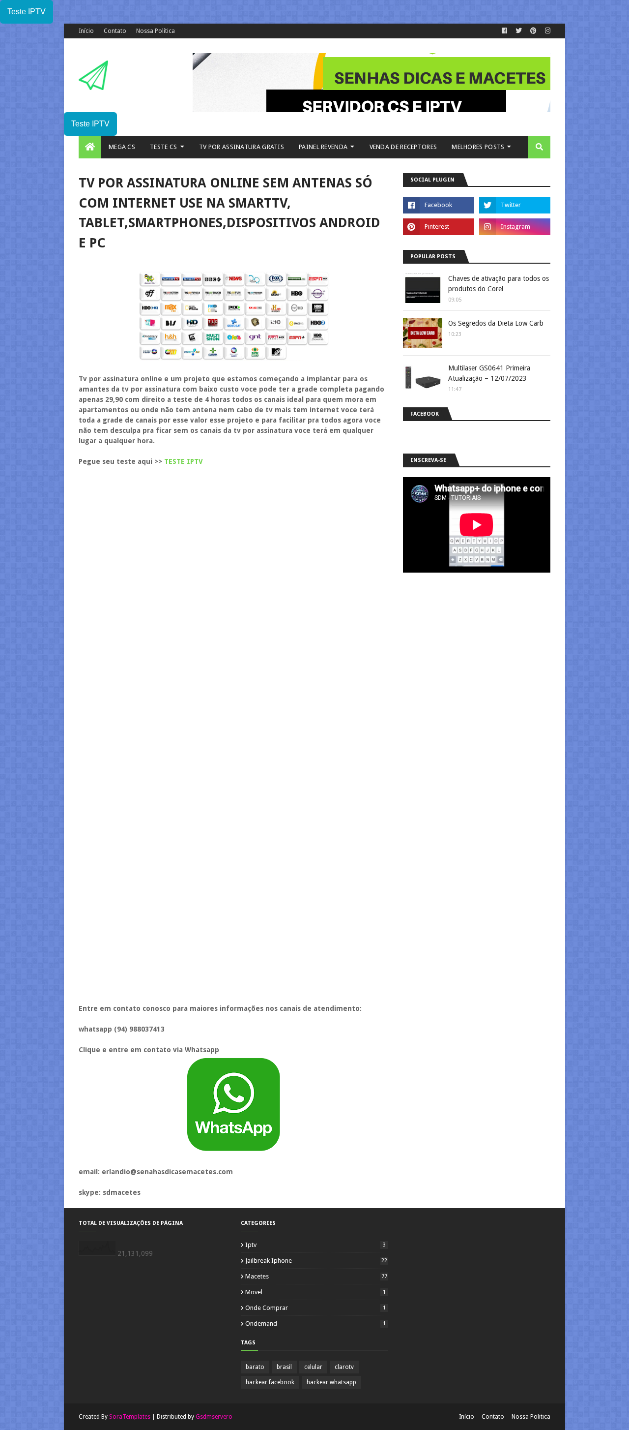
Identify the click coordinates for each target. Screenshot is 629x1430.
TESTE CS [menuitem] (163, 147)
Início (86, 31)
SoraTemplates (129, 1416)
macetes (316, 1276)
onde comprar (315, 1307)
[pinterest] (533, 31)
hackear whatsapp (331, 1382)
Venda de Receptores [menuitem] (403, 147)
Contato (115, 31)
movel (315, 1292)
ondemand (315, 1323)
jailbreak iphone (316, 1260)
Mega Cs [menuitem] (122, 147)
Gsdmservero (214, 1416)
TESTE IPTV (183, 461)
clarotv (344, 1367)
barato (255, 1367)
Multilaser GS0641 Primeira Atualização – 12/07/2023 (489, 373)
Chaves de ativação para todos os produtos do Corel (498, 283)
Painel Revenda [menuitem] (323, 147)
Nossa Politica (531, 1416)
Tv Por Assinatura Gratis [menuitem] (241, 147)
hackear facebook (270, 1382)
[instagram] (546, 31)
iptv (315, 1244)
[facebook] (504, 31)
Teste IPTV (26, 11)
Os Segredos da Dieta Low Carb (495, 323)
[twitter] (518, 31)
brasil (284, 1367)
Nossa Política (155, 31)
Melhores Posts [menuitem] (478, 147)
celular (313, 1367)
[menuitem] (90, 147)
